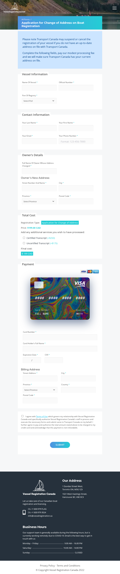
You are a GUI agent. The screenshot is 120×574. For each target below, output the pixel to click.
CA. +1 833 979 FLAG (37, 509)
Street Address (30, 373)
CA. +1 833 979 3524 (37, 512)
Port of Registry (29, 95)
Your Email (27, 136)
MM (77, 314)
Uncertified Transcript (42, 243)
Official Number (66, 82)
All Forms (26, 19)
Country (65, 384)
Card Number (29, 332)
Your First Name (66, 122)
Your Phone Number (68, 136)
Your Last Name (30, 122)
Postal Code (65, 196)
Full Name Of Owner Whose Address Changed (38, 164)
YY (81, 314)
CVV (47, 354)
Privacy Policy (47, 565)
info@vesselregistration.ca (40, 515)
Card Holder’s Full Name (34, 343)
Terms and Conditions (68, 565)
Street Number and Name (34, 183)
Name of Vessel (30, 82)
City (61, 183)
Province (26, 196)
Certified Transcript (41, 237)
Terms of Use (42, 416)
